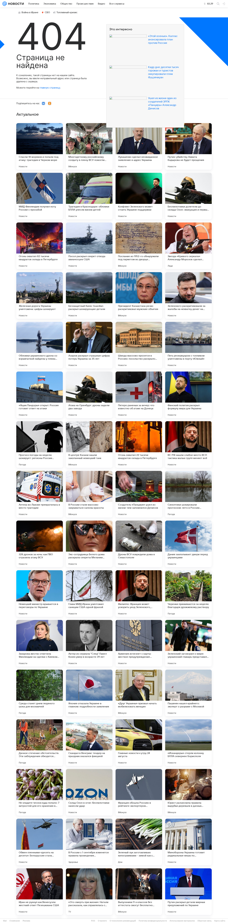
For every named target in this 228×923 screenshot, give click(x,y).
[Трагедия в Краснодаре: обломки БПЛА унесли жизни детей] (89, 196)
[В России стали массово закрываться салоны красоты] (89, 494)
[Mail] (4, 3)
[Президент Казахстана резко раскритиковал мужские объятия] (139, 295)
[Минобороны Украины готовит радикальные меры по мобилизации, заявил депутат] (188, 842)
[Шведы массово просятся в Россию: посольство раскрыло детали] (139, 345)
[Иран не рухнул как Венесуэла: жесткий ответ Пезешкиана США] (39, 891)
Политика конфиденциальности (153, 921)
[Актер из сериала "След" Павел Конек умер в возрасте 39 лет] (89, 643)
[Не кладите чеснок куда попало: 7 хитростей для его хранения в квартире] (39, 792)
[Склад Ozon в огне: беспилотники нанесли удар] (89, 792)
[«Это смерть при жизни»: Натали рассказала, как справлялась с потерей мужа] (89, 891)
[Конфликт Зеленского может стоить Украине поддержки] (139, 196)
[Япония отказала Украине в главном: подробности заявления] (89, 693)
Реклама (26, 921)
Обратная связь (204, 921)
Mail (5, 921)
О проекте (102, 921)
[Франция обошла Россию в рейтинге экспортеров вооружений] (139, 792)
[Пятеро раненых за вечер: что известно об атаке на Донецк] (139, 395)
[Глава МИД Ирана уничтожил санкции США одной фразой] (89, 593)
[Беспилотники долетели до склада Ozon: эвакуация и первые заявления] (188, 196)
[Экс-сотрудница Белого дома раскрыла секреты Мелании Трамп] (89, 544)
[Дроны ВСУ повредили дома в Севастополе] (139, 544)
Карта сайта (219, 921)
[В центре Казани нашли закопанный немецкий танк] (89, 444)
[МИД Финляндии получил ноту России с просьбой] (39, 196)
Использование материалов (182, 921)
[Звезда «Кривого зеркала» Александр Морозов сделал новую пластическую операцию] (188, 245)
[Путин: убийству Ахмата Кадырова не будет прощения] (188, 146)
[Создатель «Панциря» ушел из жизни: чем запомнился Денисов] (139, 494)
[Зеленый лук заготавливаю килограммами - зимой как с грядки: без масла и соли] (139, 842)
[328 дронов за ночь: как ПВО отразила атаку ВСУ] (39, 544)
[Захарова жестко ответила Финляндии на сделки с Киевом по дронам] (39, 643)
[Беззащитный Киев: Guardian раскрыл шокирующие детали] (89, 295)
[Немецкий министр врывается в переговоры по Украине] (39, 593)
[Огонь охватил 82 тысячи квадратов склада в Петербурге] (39, 245)
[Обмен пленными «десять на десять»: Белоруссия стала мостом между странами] (39, 842)
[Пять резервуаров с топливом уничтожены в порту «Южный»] (188, 345)
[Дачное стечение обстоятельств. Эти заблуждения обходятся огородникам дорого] (39, 742)
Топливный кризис (67, 12)
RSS (93, 921)
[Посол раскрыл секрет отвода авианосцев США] (89, 245)
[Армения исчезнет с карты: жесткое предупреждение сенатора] (139, 643)
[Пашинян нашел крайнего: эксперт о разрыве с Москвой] (188, 693)
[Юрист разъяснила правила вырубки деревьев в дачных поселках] (188, 792)
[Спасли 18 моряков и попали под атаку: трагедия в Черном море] (39, 146)
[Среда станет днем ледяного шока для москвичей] (39, 693)
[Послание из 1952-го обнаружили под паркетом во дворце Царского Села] (139, 245)
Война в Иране (30, 12)
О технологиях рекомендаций (123, 921)
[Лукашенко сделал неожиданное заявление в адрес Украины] (139, 146)
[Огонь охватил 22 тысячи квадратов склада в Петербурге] (139, 444)
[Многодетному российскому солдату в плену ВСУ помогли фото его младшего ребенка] (89, 146)
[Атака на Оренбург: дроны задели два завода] (89, 395)
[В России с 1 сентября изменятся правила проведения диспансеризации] (89, 842)
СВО (47, 12)
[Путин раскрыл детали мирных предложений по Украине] (188, 891)
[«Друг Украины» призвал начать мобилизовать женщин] (139, 693)
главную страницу (50, 87)
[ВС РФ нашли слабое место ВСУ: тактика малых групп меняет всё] (188, 444)
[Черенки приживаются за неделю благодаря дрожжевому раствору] (188, 593)
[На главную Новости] (15, 3)
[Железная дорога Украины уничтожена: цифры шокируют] (39, 295)
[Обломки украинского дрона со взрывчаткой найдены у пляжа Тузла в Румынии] (39, 345)
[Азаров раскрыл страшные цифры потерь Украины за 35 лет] (89, 345)
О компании (14, 921)
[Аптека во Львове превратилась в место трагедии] (39, 494)
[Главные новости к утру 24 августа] (139, 742)
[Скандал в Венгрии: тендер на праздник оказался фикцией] (89, 742)
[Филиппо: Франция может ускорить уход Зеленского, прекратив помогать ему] (139, 593)
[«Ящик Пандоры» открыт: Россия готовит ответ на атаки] (39, 395)
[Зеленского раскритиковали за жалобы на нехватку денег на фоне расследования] (188, 295)
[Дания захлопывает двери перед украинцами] (188, 544)
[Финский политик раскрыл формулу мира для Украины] (188, 395)
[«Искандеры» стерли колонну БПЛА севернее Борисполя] (188, 742)
